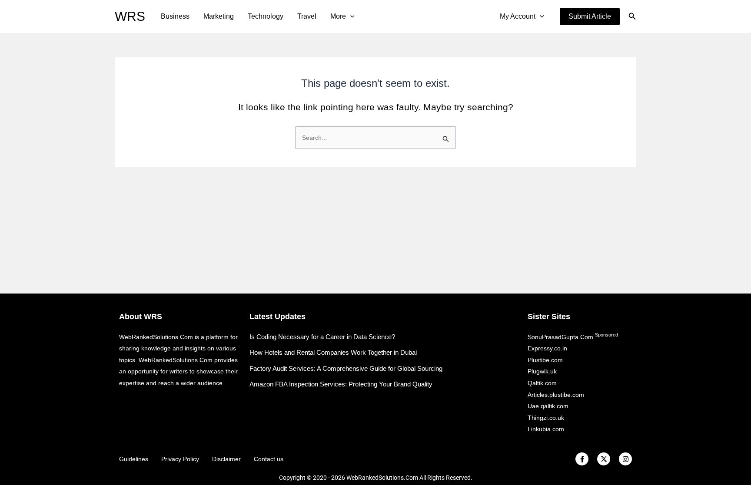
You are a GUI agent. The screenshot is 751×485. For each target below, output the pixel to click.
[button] (590, 16)
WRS (130, 16)
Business (175, 16)
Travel (306, 16)
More (338, 16)
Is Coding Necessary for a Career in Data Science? (322, 336)
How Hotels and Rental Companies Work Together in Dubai (333, 352)
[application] (350, 16)
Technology (265, 16)
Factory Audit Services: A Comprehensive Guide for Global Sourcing (345, 368)
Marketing (218, 16)
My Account (517, 16)
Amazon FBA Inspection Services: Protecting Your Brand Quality (340, 384)
